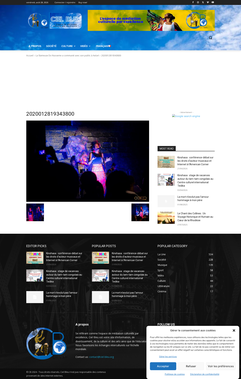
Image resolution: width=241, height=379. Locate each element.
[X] (203, 3)
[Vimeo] (208, 3)
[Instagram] (198, 3)
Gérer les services (168, 356)
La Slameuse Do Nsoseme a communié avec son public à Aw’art (67, 55)
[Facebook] (193, 3)
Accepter (163, 366)
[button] (234, 330)
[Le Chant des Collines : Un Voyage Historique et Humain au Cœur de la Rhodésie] (166, 218)
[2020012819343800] (87, 161)
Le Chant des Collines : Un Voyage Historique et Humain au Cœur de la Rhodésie (195, 217)
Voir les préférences (221, 366)
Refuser (191, 366)
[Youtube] (213, 3)
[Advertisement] (120, 84)
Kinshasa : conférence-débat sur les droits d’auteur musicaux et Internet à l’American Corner (195, 161)
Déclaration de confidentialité (204, 374)
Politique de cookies (175, 374)
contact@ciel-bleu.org (101, 357)
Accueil (29, 55)
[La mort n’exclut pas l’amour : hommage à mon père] (166, 201)
